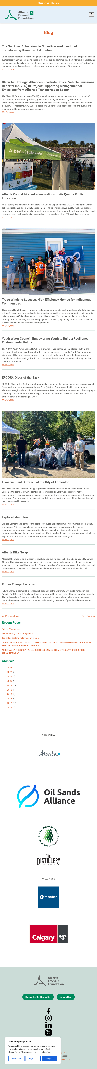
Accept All (49, 1058)
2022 (9, 672)
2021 (9, 676)
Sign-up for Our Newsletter (38, 997)
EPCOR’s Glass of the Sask (20, 377)
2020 (9, 681)
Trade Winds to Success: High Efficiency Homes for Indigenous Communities (46, 301)
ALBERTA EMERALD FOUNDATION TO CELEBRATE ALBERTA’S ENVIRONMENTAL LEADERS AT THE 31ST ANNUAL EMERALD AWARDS (46, 644)
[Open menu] (91, 14)
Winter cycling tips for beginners (17, 633)
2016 (9, 699)
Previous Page (10, 616)
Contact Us (65, 1059)
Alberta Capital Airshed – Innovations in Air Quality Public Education (43, 196)
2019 (9, 685)
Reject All (33, 1058)
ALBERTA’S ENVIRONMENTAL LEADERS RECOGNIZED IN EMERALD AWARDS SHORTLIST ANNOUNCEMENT (44, 651)
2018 (9, 690)
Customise (16, 1058)
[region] (33, 1050)
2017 (9, 694)
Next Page (88, 616)
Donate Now (66, 997)
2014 (9, 707)
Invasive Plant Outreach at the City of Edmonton (35, 482)
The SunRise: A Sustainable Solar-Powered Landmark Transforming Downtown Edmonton (40, 48)
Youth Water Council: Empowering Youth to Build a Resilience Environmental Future (45, 340)
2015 (9, 703)
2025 (9, 667)
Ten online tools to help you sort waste (20, 638)
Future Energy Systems (18, 584)
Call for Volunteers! (11, 629)
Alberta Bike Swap (15, 552)
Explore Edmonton (15, 517)
